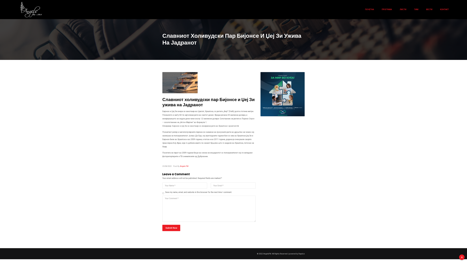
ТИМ (416, 9)
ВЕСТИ (429, 9)
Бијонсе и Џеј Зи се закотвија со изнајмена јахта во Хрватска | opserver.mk (205, 126)
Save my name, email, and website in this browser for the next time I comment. (198, 192)
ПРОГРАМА (387, 9)
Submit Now (171, 228)
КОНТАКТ (444, 9)
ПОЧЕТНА (369, 9)
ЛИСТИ (403, 9)
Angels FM (184, 166)
